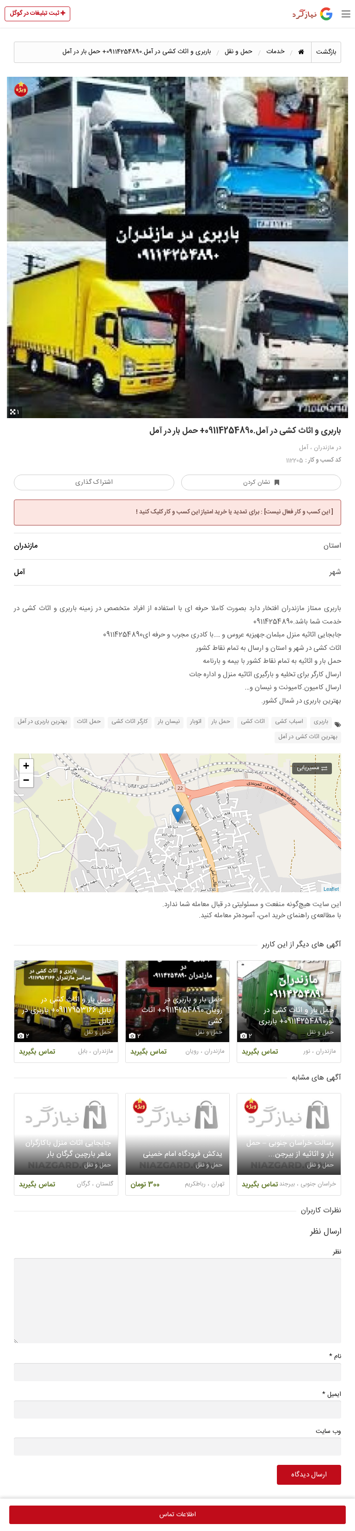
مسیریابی (308, 768)
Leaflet (331, 888)
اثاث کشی (253, 722)
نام (335, 1356)
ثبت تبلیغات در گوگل (35, 13)
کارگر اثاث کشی (129, 722)
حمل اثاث (89, 722)
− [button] (26, 780)
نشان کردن (256, 482)
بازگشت (326, 52)
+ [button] (26, 766)
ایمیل (331, 1394)
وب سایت (328, 1431)
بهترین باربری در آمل (42, 722)
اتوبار (196, 722)
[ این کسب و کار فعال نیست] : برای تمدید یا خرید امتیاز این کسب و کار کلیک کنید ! (234, 512)
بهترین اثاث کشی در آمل (307, 737)
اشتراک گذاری (94, 482)
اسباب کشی (289, 722)
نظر (337, 1252)
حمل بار (221, 722)
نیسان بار (169, 722)
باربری (321, 722)
